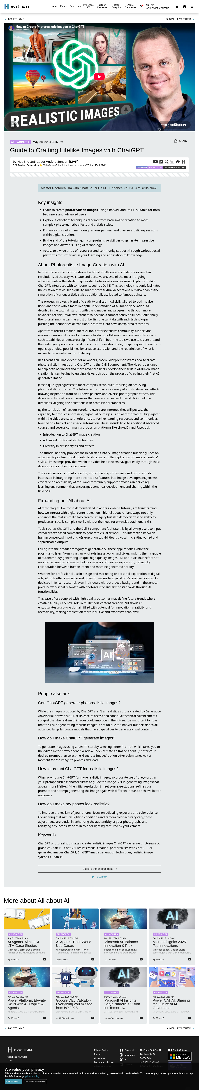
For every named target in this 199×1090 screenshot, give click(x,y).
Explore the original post (98, 868)
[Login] (192, 6)
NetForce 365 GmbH (150, 1050)
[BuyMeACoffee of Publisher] (172, 162)
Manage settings (35, 1081)
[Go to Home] (16, 7)
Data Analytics (116, 6)
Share (183, 140)
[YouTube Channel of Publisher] (155, 162)
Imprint (97, 1054)
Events (63, 6)
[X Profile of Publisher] (166, 162)
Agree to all (13, 1081)
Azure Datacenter (130, 6)
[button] (159, 9)
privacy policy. (32, 1076)
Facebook (129, 1050)
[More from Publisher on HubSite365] (183, 162)
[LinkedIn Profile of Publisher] (161, 162)
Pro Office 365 (88, 6)
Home (54, 6)
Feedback (101, 877)
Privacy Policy (101, 1050)
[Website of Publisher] (177, 162)
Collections (75, 6)
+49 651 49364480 (149, 1062)
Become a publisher (104, 1062)
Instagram (130, 1055)
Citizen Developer (102, 6)
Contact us (99, 1058)
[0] (177, 6)
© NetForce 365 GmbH (17, 1057)
